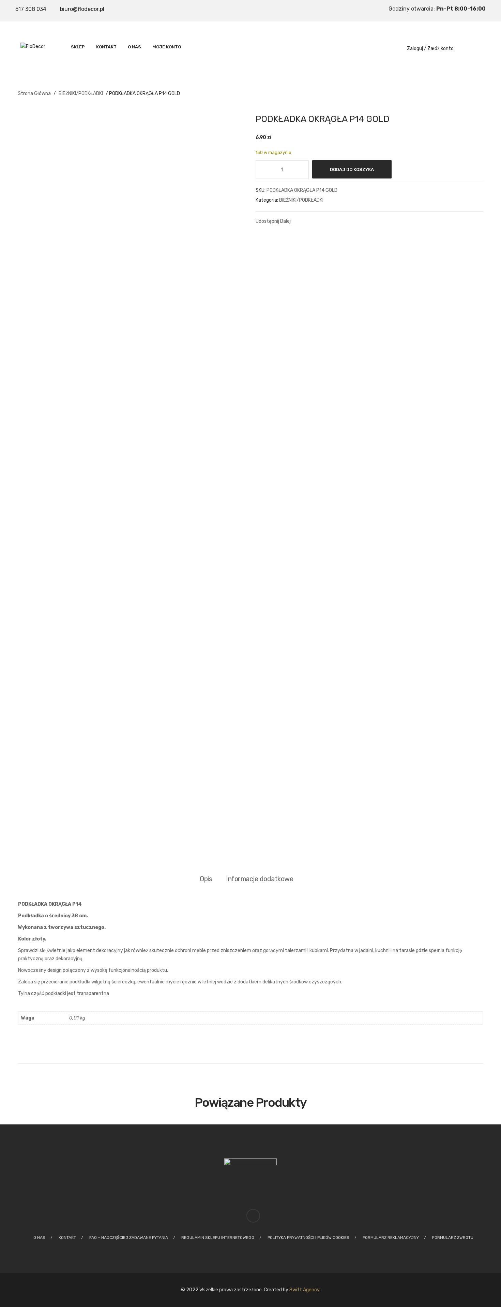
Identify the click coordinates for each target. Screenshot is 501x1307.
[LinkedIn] (353, 221)
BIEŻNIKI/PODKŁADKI (81, 93)
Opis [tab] (206, 879)
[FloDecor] (32, 46)
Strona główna (34, 93)
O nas (134, 46)
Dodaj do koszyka (352, 169)
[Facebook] (303, 221)
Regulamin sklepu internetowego (217, 1237)
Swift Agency (304, 1290)
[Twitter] (315, 221)
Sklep (78, 46)
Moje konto (166, 46)
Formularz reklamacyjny (391, 1237)
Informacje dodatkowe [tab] (259, 879)
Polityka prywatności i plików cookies (308, 1237)
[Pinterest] (328, 221)
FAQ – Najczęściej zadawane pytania (128, 1237)
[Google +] (340, 221)
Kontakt (106, 46)
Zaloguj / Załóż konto (430, 48)
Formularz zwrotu (452, 1237)
